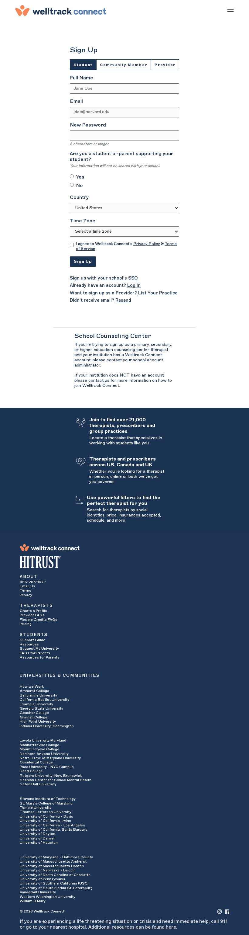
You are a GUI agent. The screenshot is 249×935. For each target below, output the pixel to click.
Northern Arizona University (44, 754)
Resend (123, 300)
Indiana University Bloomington (47, 726)
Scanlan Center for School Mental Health (55, 780)
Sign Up (83, 261)
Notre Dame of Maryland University (50, 758)
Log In (134, 285)
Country (79, 197)
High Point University (38, 721)
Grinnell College (33, 717)
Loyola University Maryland (43, 740)
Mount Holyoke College (39, 749)
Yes (80, 177)
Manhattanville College (39, 745)
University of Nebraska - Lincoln (48, 870)
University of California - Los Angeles (52, 825)
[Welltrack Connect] (60, 10)
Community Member (123, 65)
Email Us (27, 586)
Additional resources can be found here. (132, 927)
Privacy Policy (146, 244)
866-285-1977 (33, 582)
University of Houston (39, 842)
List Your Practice (157, 293)
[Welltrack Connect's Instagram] (219, 911)
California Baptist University (44, 699)
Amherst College (34, 691)
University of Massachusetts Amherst (53, 861)
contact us (98, 380)
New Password (88, 125)
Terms (25, 590)
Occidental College (36, 762)
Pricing (26, 624)
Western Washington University (47, 897)
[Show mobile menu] (230, 10)
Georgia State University (41, 708)
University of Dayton (37, 834)
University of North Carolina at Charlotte (55, 875)
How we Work (32, 686)
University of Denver (37, 838)
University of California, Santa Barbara (53, 829)
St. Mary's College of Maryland (46, 803)
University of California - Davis (46, 816)
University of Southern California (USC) (54, 883)
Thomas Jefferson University (45, 812)
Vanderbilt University (38, 892)
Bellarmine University (38, 695)
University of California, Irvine (45, 820)
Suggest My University (39, 648)
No (79, 185)
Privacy (26, 595)
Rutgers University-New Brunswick (51, 775)
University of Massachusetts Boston (52, 866)
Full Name (81, 77)
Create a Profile (33, 611)
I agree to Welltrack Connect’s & (126, 246)
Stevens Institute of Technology (48, 799)
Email (76, 101)
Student (83, 65)
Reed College (31, 771)
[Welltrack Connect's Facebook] (227, 911)
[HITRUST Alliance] (124, 562)
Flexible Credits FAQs (38, 619)
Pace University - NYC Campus (47, 767)
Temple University (35, 807)
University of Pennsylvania (42, 879)
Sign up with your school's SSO (104, 278)
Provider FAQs (32, 615)
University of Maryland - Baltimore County (56, 857)
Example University (36, 704)
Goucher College (34, 712)
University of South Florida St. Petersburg (56, 888)
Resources (29, 644)
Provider (165, 65)
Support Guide (32, 640)
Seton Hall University (38, 784)
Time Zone (82, 220)
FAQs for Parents (35, 653)
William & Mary (33, 901)
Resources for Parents (40, 657)
